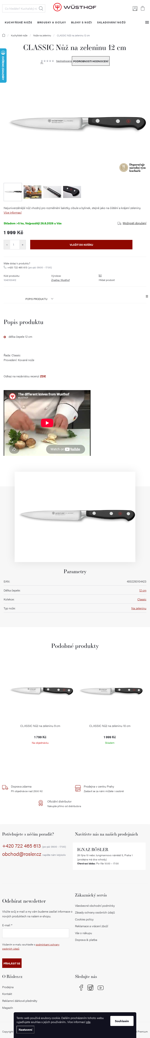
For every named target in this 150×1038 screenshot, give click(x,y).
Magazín (7, 1008)
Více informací (13, 212)
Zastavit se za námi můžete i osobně (104, 788)
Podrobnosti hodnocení (90, 61)
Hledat (41, 8)
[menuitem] (18, 22)
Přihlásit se (11, 963)
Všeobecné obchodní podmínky (95, 905)
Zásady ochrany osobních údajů (95, 912)
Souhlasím (122, 1021)
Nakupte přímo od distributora (64, 803)
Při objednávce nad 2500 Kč (27, 788)
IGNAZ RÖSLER (92, 849)
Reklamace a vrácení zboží (91, 926)
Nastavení (25, 1029)
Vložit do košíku (81, 244)
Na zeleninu (138, 608)
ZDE (43, 376)
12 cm (142, 590)
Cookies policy (84, 919)
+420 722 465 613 (29, 267)
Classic (141, 599)
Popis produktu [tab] (36, 299)
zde (88, 1022)
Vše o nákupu (83, 933)
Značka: (60, 280)
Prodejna (8, 987)
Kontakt (7, 994)
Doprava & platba (86, 940)
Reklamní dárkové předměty (19, 1001)
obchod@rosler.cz (34, 854)
